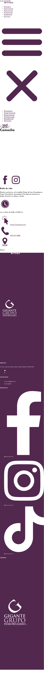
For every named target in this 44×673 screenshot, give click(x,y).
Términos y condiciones (22, 669)
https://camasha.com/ (18, 225)
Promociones (8, 13)
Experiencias (8, 11)
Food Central (8, 9)
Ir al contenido (5, 1)
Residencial (8, 14)
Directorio (7, 7)
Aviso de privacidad (22, 665)
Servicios (7, 16)
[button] (22, 64)
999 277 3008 (15, 235)
